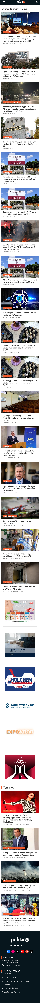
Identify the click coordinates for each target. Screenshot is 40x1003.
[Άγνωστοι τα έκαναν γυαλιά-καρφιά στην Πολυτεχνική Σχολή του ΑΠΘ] (20, 540)
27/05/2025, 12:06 (8, 352)
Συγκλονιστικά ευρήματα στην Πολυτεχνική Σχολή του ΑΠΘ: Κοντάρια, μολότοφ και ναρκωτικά (19, 247)
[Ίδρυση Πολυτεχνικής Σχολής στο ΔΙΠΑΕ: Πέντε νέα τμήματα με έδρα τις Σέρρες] (20, 402)
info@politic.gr (13, 960)
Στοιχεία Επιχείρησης (10, 992)
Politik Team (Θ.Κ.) (18, 525)
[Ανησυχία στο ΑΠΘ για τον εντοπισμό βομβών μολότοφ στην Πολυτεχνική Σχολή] (20, 332)
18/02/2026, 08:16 (8, 113)
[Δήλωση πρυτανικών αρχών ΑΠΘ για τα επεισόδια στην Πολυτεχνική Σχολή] (20, 198)
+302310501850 (12, 963)
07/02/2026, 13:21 (8, 284)
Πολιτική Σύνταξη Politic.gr (21, 857)
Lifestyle (5, 810)
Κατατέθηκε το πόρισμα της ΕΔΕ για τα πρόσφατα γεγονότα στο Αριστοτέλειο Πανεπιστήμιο (19, 179)
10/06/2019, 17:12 (7, 558)
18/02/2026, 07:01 (8, 148)
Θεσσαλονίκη (7, 67)
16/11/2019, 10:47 (7, 525)
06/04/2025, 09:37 (8, 457)
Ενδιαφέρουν (7, 848)
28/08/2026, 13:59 (8, 890)
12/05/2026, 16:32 (8, 78)
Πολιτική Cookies (9, 977)
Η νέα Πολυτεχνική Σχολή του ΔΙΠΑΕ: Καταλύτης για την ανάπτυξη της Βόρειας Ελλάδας (18, 453)
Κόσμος (15, 913)
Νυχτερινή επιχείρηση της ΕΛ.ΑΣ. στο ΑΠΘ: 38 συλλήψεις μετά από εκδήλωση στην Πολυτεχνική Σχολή (20, 109)
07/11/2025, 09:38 (8, 317)
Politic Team (17, 43)
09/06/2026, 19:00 (8, 43)
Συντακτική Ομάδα (9, 988)
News (5, 516)
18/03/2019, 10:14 (7, 591)
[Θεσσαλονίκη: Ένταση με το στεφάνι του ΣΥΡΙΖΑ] (20, 508)
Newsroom (17, 113)
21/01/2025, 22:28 (8, 493)
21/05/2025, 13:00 (8, 422)
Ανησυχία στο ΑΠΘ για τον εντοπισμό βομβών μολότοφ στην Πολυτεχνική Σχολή (19, 348)
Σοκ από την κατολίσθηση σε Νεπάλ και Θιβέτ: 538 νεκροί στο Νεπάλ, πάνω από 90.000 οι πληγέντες (20, 921)
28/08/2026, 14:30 (8, 857)
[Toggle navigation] (4, 2)
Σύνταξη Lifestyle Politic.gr (21, 824)
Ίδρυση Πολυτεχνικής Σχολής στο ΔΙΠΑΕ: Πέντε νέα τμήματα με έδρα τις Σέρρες (18, 418)
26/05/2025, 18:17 (8, 387)
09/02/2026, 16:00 (8, 216)
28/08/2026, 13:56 (8, 925)
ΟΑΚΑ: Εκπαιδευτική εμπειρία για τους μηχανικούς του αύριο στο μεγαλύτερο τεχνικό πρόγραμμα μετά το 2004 (19, 39)
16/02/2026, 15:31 (8, 183)
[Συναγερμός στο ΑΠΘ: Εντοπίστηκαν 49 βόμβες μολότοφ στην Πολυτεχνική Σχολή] (20, 367)
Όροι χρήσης (7, 973)
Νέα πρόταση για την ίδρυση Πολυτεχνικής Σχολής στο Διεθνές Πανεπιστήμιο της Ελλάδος (20, 488)
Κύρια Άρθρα (16, 102)
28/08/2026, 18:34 (8, 824)
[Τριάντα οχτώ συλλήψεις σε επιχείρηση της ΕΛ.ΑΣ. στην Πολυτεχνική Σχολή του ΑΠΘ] (20, 128)
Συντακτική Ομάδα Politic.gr (22, 890)
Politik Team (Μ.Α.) (18, 591)
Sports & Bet (7, 31)
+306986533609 (12, 965)
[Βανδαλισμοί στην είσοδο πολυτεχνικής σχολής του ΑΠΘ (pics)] (20, 573)
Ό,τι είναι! (12, 810)
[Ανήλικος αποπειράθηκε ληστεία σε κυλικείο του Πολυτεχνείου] (20, 299)
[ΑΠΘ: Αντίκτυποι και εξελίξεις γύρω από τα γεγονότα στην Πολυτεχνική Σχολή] (20, 266)
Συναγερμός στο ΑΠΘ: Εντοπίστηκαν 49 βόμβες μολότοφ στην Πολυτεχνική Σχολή (20, 383)
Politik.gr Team (17, 558)
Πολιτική (22, 848)
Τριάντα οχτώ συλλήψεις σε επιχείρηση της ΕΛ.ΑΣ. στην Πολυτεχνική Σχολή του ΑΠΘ (20, 144)
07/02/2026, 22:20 (8, 251)
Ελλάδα (5, 880)
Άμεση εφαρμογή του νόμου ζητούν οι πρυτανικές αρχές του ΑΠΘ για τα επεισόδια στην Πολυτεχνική (19, 74)
